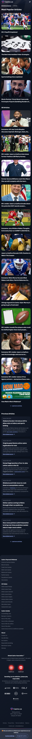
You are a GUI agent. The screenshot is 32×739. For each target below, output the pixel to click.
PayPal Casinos (5, 575)
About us (27, 723)
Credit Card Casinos (6, 567)
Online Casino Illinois (6, 594)
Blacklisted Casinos (6, 645)
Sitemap (3, 648)
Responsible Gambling (7, 643)
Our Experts (4, 640)
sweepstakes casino (19, 471)
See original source (8, 434)
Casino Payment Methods (9, 560)
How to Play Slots (5, 619)
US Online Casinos (6, 6)
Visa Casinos (4, 580)
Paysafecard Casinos (6, 577)
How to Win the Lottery (7, 624)
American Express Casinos (8, 562)
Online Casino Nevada (6, 602)
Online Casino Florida (6, 587)
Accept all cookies (22, 736)
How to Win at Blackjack (7, 621)
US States (4, 584)
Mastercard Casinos (6, 572)
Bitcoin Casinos (5, 565)
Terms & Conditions (20, 723)
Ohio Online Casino (6, 604)
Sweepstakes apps (6, 607)
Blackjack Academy (6, 616)
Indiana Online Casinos (7, 599)
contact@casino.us (19, 726)
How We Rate (4, 638)
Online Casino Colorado (7, 592)
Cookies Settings (9, 736)
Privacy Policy (11, 723)
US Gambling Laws (6, 613)
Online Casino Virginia (6, 597)
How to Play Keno (5, 626)
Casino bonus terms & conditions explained (12, 629)
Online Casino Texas (6, 589)
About (3, 633)
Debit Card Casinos (6, 570)
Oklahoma (12, 488)
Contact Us (4, 635)
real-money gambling (12, 432)
